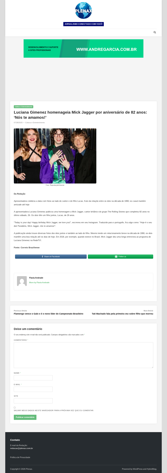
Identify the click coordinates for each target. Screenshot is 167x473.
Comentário (21, 340)
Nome (17, 373)
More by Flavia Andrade (39, 282)
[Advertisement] (83, 77)
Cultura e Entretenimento (23, 107)
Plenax (29, 469)
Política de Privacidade (20, 457)
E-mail (18, 384)
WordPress (138, 469)
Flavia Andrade (36, 278)
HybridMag (151, 469)
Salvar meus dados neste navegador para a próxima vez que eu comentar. (54, 410)
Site (16, 396)
